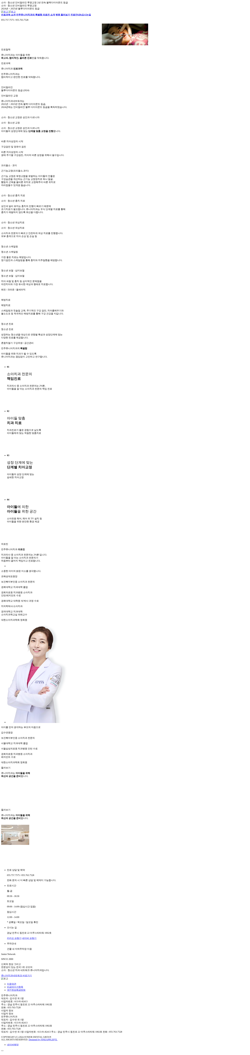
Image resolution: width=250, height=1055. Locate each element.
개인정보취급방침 (16, 990)
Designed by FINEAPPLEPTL (43, 1039)
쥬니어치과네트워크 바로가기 (16, 975)
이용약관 (11, 984)
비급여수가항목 (15, 987)
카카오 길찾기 (14, 938)
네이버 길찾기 (29, 938)
